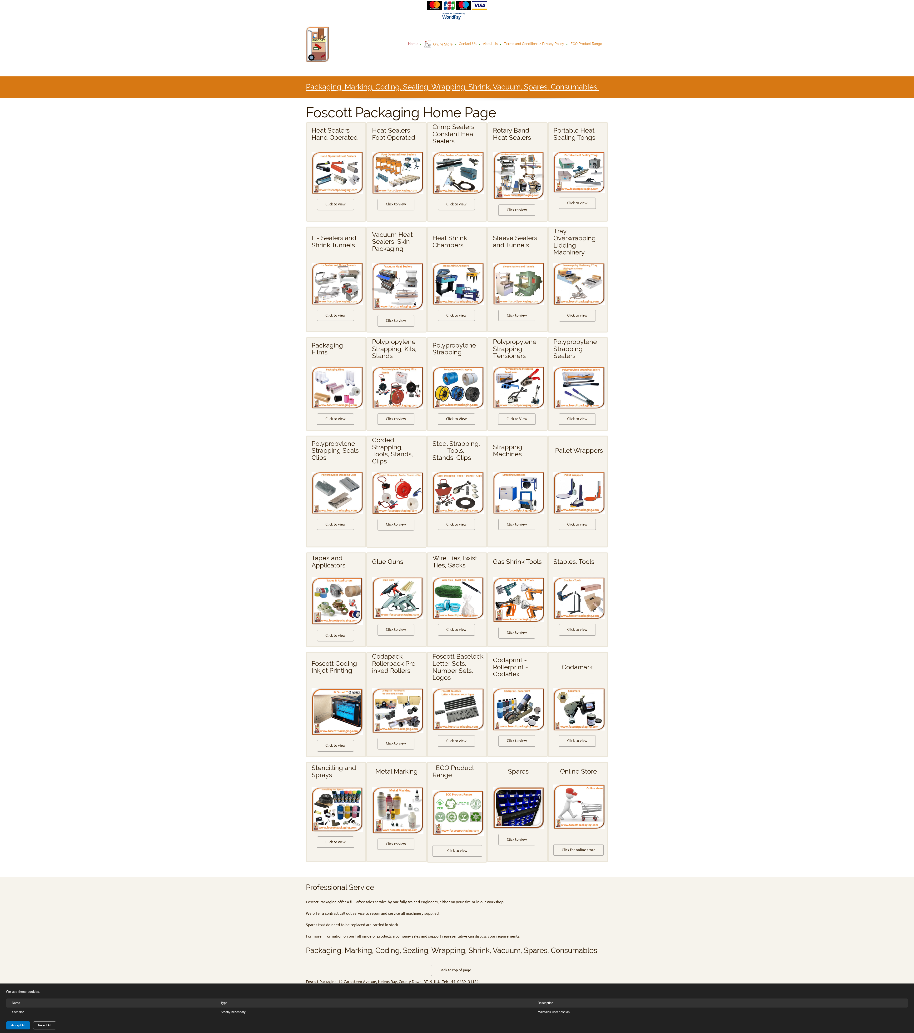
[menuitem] (413, 44)
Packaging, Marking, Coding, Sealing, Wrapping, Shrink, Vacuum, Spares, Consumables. (452, 87)
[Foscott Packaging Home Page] (317, 44)
